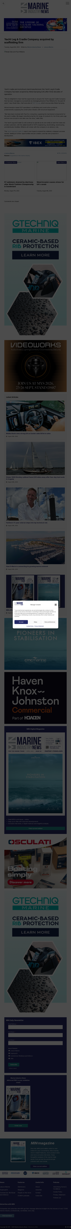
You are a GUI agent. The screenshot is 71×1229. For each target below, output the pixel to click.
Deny (35, 622)
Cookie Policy (30, 626)
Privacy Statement (39, 626)
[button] (56, 605)
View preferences (49, 622)
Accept (21, 622)
